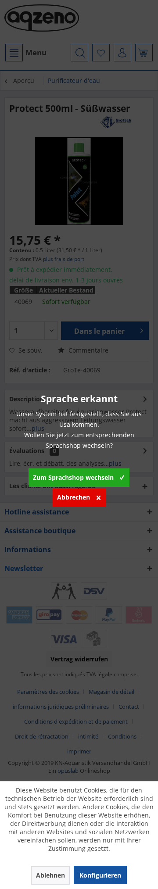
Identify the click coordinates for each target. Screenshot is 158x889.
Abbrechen (73, 497)
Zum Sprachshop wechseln (73, 477)
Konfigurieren (100, 875)
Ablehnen (50, 875)
